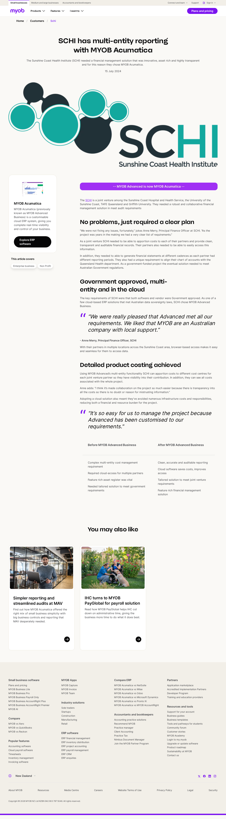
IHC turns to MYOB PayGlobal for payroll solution (112, 601)
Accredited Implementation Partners (186, 689)
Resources (43, 790)
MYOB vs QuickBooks (20, 727)
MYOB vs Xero (16, 723)
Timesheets (14, 754)
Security (213, 790)
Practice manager (123, 727)
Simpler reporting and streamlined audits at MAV (38, 601)
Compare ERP (122, 680)
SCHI (88, 200)
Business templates (177, 719)
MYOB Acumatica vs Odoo (128, 693)
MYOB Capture (69, 685)
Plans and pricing (17, 685)
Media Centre (71, 790)
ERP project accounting (74, 746)
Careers (98, 790)
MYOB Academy (176, 735)
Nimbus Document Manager (129, 739)
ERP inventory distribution (75, 742)
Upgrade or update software (182, 743)
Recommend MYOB (124, 723)
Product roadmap (176, 747)
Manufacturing (69, 719)
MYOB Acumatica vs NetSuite (130, 685)
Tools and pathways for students (185, 723)
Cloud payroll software (20, 750)
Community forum (176, 727)
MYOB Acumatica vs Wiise (128, 689)
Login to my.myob (177, 739)
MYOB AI (13, 709)
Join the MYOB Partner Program (131, 743)
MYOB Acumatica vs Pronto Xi (130, 701)
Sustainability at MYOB (179, 751)
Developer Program (177, 693)
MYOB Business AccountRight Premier (28, 705)
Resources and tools (180, 706)
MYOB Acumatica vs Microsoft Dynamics (136, 697)
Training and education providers (185, 697)
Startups (66, 711)
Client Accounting (123, 731)
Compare (14, 718)
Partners (172, 680)
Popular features (18, 741)
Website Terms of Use (129, 790)
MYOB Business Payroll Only (23, 697)
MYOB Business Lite (19, 689)
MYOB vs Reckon (17, 731)
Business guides (175, 715)
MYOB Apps (69, 680)
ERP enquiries (68, 757)
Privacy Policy (164, 790)
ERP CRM (66, 754)
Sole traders (67, 707)
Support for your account (180, 711)
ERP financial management (75, 738)
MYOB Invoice (69, 689)
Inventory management (21, 757)
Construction (68, 715)
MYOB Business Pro (19, 693)
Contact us (173, 755)
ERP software (69, 733)
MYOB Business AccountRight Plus (27, 701)
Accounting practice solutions (130, 719)
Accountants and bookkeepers (133, 714)
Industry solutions (73, 702)
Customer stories (176, 731)
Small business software (23, 680)
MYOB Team (68, 693)
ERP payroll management (75, 750)
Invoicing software (18, 761)
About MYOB (15, 790)
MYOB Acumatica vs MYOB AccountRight (136, 705)
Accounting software (19, 746)
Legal (190, 790)
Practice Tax (121, 735)
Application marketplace (180, 685)
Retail (64, 723)
